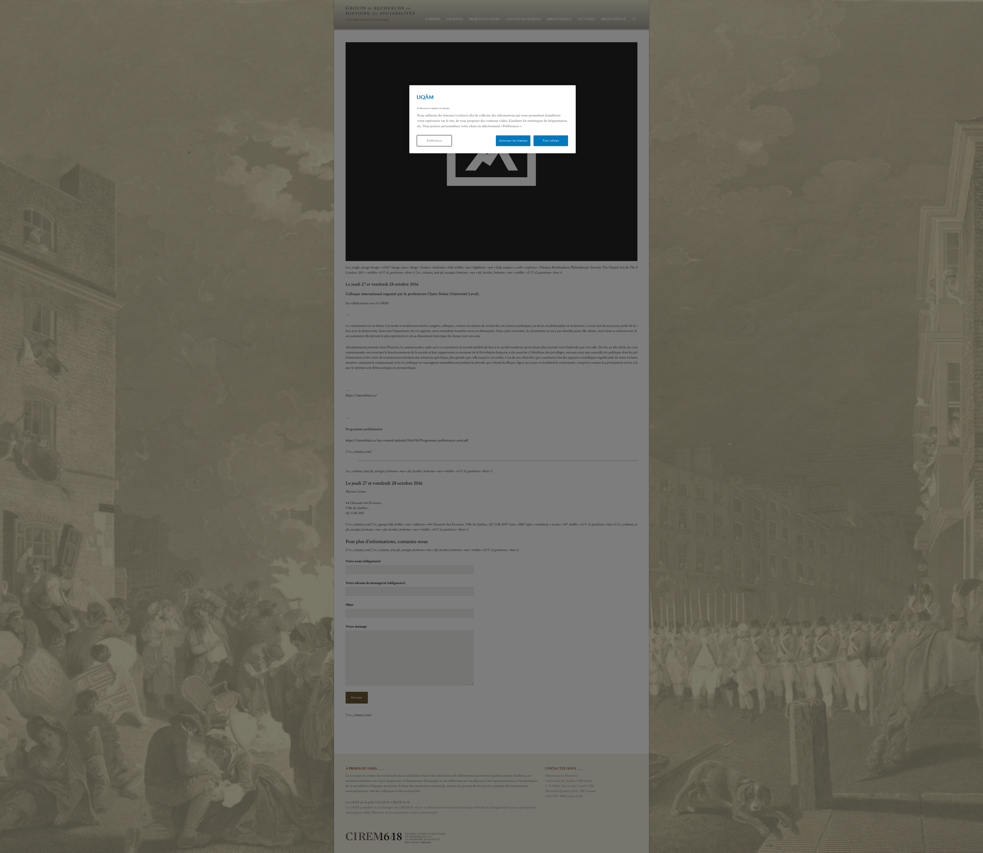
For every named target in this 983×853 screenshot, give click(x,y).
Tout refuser (550, 141)
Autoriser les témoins (513, 141)
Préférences (434, 141)
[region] (492, 119)
